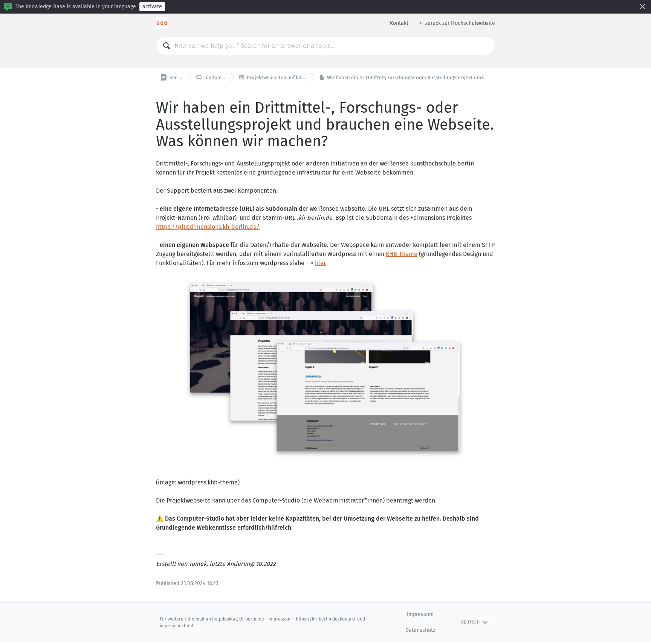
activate (152, 6)
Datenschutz (420, 630)
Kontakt (399, 23)
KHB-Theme (401, 253)
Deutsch (470, 622)
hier (320, 263)
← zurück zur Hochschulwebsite (457, 23)
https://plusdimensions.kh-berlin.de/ (208, 226)
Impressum (420, 614)
